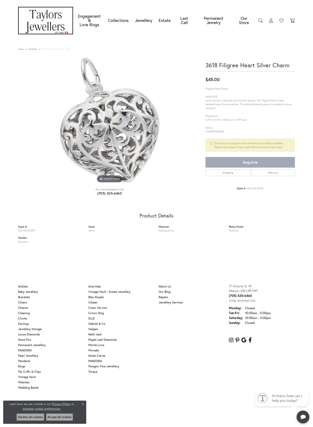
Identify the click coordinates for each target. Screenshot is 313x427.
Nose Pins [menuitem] (24, 340)
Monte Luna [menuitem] (96, 345)
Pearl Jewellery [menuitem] (28, 356)
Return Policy (117, 404)
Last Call (184, 20)
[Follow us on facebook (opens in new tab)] (250, 340)
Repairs (163, 297)
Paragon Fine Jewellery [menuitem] (103, 366)
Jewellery (143, 20)
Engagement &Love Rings (89, 20)
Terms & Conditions (160, 404)
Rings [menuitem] (21, 366)
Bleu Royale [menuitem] (96, 297)
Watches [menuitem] (24, 382)
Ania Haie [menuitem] (94, 286)
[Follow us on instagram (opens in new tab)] (231, 340)
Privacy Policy (137, 404)
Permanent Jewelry (213, 20)
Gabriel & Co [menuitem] (96, 324)
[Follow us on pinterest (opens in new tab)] (237, 340)
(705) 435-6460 (109, 193)
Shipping (227, 172)
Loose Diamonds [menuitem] (29, 334)
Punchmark (164, 418)
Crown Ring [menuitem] (96, 313)
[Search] (260, 20)
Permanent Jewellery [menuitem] (32, 345)
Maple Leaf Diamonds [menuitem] (102, 340)
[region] (110, 120)
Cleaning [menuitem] (24, 313)
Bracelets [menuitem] (24, 297)
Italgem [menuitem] (93, 329)
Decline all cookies (30, 417)
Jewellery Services (171, 302)
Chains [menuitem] (22, 302)
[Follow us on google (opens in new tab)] (243, 340)
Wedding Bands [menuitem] (28, 387)
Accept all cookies (59, 417)
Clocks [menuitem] (22, 318)
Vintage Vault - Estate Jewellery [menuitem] (109, 292)
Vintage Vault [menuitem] (27, 377)
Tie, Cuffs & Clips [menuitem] (29, 371)
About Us (165, 286)
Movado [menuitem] (93, 350)
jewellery (32, 49)
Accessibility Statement (190, 404)
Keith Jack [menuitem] (95, 334)
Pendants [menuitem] (24, 361)
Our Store (244, 20)
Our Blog (165, 292)
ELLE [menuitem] (91, 318)
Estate (165, 20)
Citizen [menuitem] (93, 302)
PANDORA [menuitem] (25, 350)
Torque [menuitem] (92, 371)
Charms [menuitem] (23, 308)
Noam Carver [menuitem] (97, 356)
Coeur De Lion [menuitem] (97, 308)
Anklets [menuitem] (23, 286)
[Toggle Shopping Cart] (292, 20)
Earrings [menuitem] (23, 324)
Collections (118, 20)
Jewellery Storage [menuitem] (30, 329)
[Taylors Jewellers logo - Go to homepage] (46, 20)
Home (21, 49)
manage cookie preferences (41, 408)
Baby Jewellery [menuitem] (28, 292)
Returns (273, 172)
